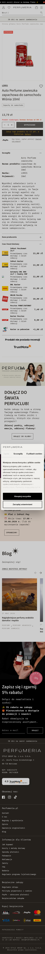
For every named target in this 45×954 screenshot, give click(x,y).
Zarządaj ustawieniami (22, 504)
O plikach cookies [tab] (34, 454)
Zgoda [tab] (6, 454)
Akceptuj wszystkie (22, 496)
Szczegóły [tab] (18, 454)
